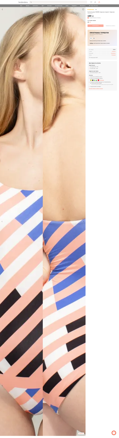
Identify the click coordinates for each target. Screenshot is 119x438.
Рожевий (114, 55)
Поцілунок (113, 53)
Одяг (43, 5)
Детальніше (102, 80)
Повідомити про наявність (110, 25)
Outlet (67, 5)
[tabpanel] (102, 40)
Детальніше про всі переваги (96, 34)
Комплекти (81, 433)
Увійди (91, 43)
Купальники (35, 5)
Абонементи (82, 5)
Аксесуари (49, 5)
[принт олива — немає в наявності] (88, 22)
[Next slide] (83, 221)
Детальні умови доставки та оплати (96, 88)
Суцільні (114, 51)
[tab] (91, 38)
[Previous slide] (2, 221)
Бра (21, 5)
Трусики (27, 5)
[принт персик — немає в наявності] (90, 22)
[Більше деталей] (93, 57)
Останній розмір (58, 5)
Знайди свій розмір (94, 5)
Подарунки (74, 5)
